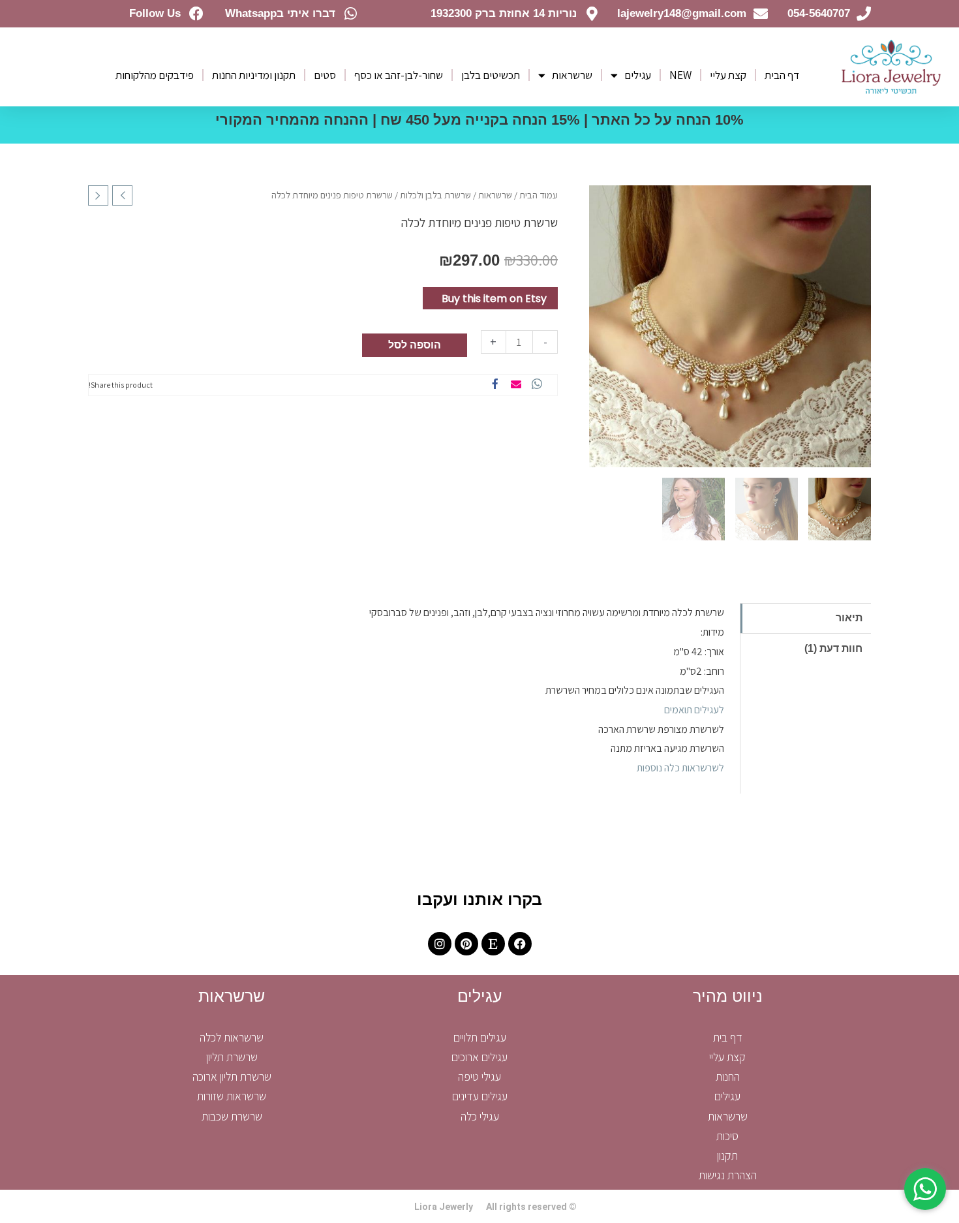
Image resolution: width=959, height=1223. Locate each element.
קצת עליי (728, 75)
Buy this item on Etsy (494, 298)
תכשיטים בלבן (490, 75)
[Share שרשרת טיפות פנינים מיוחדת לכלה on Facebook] (495, 385)
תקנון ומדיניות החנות (254, 75)
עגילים (637, 75)
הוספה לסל (414, 344)
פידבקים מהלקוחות (154, 75)
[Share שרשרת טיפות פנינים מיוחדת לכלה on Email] (516, 385)
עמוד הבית (538, 195)
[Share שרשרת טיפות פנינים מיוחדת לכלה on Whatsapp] (536, 385)
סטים (325, 75)
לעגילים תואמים (694, 710)
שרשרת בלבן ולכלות (435, 195)
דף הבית (782, 75)
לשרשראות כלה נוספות (680, 768)
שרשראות (572, 75)
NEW (680, 75)
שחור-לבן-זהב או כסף (398, 75)
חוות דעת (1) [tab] (833, 648)
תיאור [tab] (849, 617)
